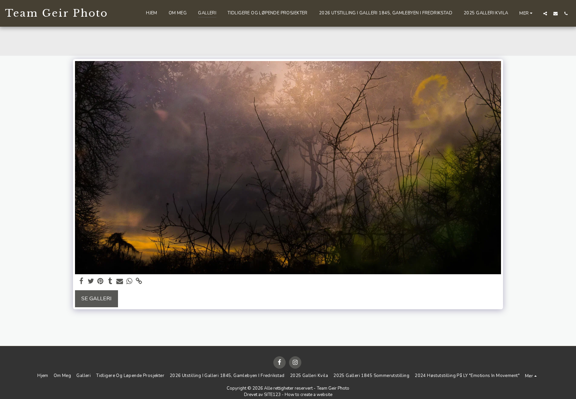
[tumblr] (110, 281)
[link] (139, 281)
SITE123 (272, 395)
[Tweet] (90, 281)
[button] (545, 13)
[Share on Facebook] (81, 281)
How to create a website (308, 395)
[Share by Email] (119, 281)
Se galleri (96, 298)
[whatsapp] (129, 281)
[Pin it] (100, 281)
